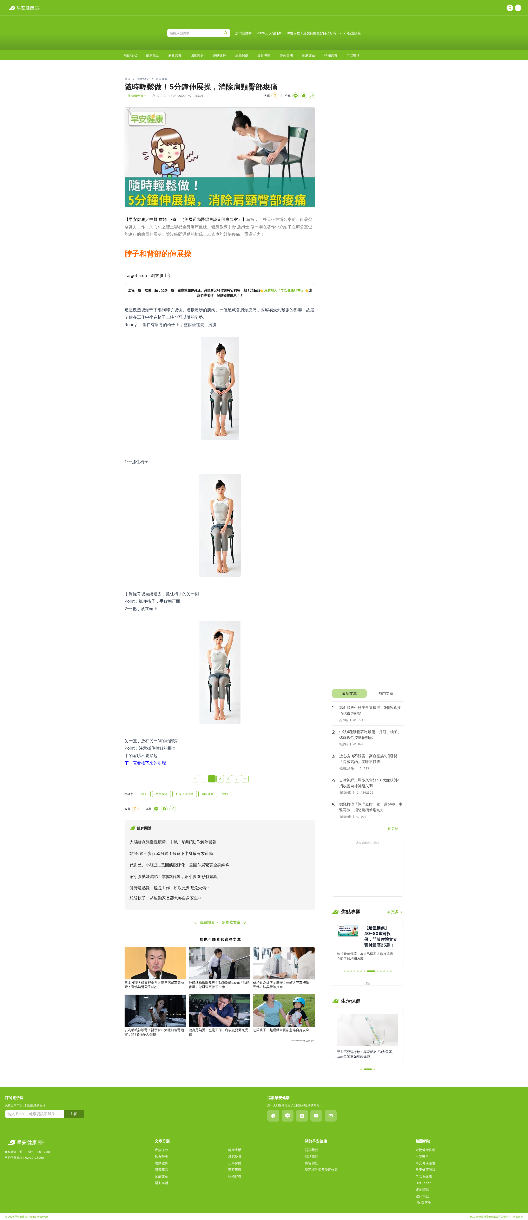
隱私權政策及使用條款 (321, 1170)
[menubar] (242, 55)
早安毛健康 (424, 1176)
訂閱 (74, 1114)
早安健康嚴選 (425, 1163)
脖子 (144, 794)
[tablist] (367, 693)
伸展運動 (207, 794)
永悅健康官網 (425, 1150)
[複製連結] (312, 95)
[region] (220, 292)
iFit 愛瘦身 (423, 1203)
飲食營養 (175, 55)
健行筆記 (422, 1196)
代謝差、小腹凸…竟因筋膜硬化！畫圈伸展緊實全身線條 (179, 865)
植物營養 (330, 55)
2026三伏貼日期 (269, 33)
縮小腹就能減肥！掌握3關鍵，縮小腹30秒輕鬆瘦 (174, 876)
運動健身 (219, 55)
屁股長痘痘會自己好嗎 (319, 33)
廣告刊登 (311, 1163)
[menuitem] (130, 55)
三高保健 (241, 55)
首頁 (127, 78)
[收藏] (274, 95)
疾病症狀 (130, 55)
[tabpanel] (367, 766)
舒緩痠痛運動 (184, 794)
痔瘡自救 (293, 33)
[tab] (349, 693)
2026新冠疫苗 (350, 33)
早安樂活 (353, 55)
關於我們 (311, 1150)
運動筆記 (422, 1189)
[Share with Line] (295, 95)
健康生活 (152, 55)
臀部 (225, 794)
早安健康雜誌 (425, 1170)
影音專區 (264, 55)
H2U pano (423, 1183)
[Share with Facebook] (304, 95)
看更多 (392, 828)
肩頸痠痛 (161, 794)
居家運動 (161, 78)
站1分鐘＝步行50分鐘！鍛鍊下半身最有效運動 (171, 853)
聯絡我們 (311, 1156)
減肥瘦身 (197, 55)
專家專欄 (286, 55)
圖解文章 (308, 55)
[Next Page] (236, 778)
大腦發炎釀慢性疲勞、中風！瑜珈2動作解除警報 (173, 841)
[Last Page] (245, 778)
